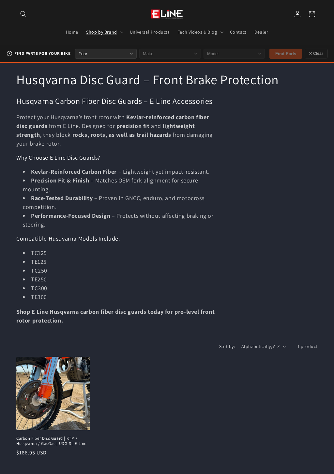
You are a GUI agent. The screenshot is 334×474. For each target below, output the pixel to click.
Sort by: (227, 346)
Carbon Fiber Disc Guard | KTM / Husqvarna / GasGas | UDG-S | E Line (51, 441)
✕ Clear (316, 53)
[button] (23, 14)
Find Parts (285, 53)
